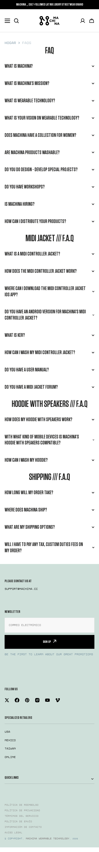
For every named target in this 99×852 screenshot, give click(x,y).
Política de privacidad (22, 810)
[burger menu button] (7, 21)
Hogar (10, 43)
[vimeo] (57, 700)
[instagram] (37, 700)
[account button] (82, 21)
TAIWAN (10, 748)
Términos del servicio (21, 816)
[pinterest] (27, 700)
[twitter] (7, 700)
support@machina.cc (21, 589)
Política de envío (18, 821)
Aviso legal (13, 832)
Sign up (47, 641)
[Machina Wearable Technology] (49, 21)
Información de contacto (23, 827)
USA (7, 731)
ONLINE (10, 757)
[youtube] (47, 700)
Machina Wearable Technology (47, 838)
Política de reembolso (21, 805)
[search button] (16, 21)
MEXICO (10, 740)
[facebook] (17, 700)
